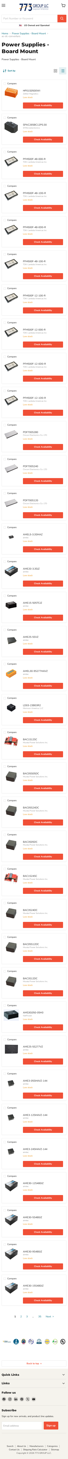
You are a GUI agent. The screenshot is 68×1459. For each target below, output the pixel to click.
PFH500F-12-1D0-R (34, 398)
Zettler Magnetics (30, 93)
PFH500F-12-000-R (34, 329)
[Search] (61, 18)
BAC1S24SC (30, 876)
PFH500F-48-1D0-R (34, 193)
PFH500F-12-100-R (34, 295)
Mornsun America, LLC (33, 708)
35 (39, 1316)
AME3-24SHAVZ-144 (35, 1149)
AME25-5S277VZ (33, 1046)
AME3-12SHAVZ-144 (35, 1115)
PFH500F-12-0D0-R (34, 363)
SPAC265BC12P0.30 (35, 124)
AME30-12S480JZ (33, 1183)
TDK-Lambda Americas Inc (35, 162)
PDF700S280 (30, 432)
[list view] (62, 70)
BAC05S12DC (31, 944)
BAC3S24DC (30, 910)
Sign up (51, 1425)
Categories (52, 1446)
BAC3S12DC (30, 978)
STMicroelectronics (31, 128)
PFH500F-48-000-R (34, 159)
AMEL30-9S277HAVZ (35, 671)
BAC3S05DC (30, 842)
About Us (21, 1446)
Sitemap (55, 1449)
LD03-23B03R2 (32, 705)
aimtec (26, 537)
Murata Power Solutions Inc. (35, 742)
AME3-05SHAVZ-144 (35, 1080)
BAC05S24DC (31, 807)
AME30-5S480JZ (32, 1217)
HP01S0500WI (31, 90)
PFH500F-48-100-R (34, 261)
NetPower (27, 1015)
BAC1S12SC (30, 739)
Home (5, 33)
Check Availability (43, 105)
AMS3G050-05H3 (33, 1012)
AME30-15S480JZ (33, 1285)
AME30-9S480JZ (32, 1251)
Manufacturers (36, 1446)
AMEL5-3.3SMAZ (33, 534)
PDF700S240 (30, 466)
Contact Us (14, 1449)
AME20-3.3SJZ (31, 568)
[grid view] (55, 70)
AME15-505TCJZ (32, 602)
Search (10, 1446)
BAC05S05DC (31, 773)
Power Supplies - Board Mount (29, 33)
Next (49, 1316)
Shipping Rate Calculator (35, 1449)
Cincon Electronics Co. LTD (35, 435)
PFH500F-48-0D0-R (34, 227)
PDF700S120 (30, 500)
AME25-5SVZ (30, 637)
